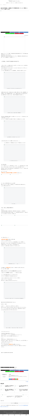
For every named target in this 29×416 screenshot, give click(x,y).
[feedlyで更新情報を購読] (16, 379)
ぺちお (10, 374)
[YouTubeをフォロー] (14, 379)
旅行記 (13, 367)
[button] (26, 218)
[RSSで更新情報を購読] (17, 379)
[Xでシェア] (5, 32)
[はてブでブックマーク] (23, 370)
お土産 (10, 367)
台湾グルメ (2, 367)
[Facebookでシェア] (14, 370)
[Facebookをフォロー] (11, 379)
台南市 (16, 367)
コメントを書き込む (14, 403)
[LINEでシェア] (9, 33)
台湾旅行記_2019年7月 (7, 367)
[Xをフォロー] (9, 379)
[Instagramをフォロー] (12, 379)
